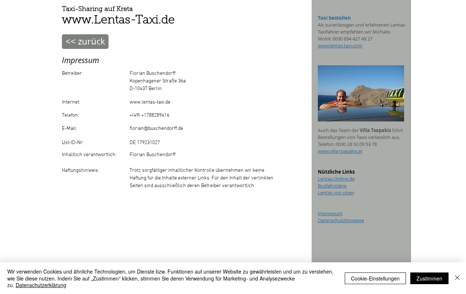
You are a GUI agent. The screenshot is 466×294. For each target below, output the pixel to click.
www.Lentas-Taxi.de (118, 20)
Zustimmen (429, 278)
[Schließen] (457, 278)
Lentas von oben (336, 192)
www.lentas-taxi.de (150, 102)
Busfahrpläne (332, 185)
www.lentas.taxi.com (340, 45)
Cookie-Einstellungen (375, 278)
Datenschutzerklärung (41, 285)
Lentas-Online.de (336, 178)
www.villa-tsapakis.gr (340, 151)
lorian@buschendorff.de (157, 128)
